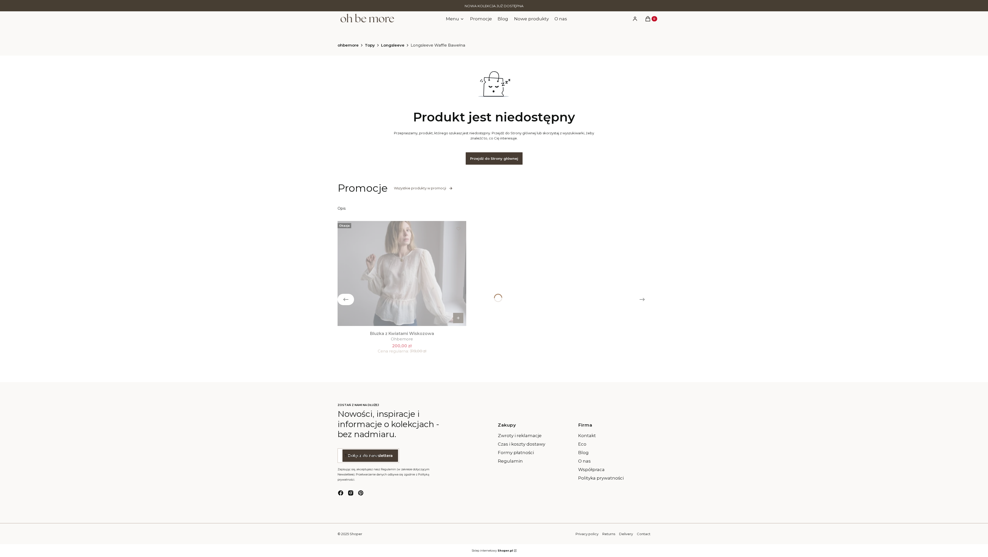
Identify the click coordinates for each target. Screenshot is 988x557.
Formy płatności (516, 452)
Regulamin (510, 461)
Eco (582, 444)
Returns (608, 534)
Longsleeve (392, 45)
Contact (643, 534)
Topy (370, 45)
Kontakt (587, 435)
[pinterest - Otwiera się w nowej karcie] (361, 493)
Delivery (626, 534)
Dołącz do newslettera (370, 455)
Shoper (356, 534)
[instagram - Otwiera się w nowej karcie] (351, 493)
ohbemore (348, 45)
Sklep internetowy (492, 550)
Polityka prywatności (601, 478)
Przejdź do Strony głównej (494, 158)
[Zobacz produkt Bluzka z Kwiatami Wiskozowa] (458, 318)
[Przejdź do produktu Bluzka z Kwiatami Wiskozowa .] (402, 273)
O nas (584, 461)
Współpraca (591, 469)
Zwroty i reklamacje (520, 435)
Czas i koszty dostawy (521, 444)
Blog (583, 452)
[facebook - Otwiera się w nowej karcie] (341, 493)
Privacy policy (587, 534)
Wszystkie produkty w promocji (420, 188)
